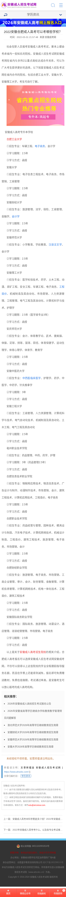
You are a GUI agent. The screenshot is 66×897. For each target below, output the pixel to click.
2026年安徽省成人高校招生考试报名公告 (29, 703)
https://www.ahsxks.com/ (16, 771)
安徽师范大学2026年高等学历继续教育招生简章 (33, 739)
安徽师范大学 (14, 237)
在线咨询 (58, 893)
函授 (24, 160)
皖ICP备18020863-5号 (53, 862)
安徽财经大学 (14, 202)
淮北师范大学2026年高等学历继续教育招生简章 (33, 725)
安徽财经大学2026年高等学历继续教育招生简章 (33, 732)
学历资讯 (25, 776)
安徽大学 (56, 74)
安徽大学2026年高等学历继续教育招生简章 (31, 746)
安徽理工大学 (9, 81)
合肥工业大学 (41, 74)
